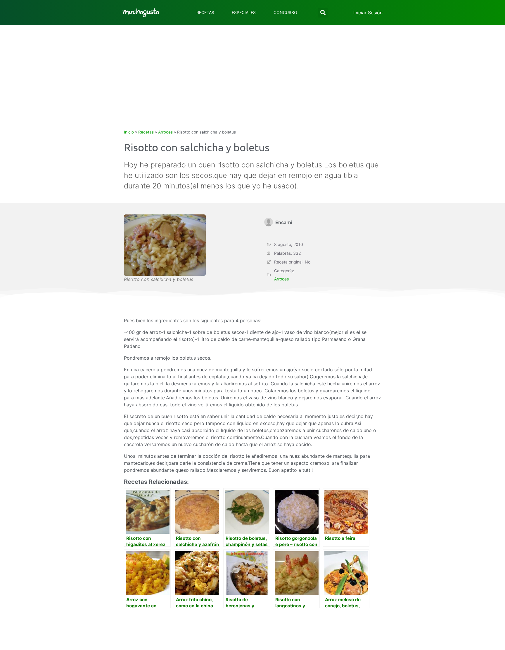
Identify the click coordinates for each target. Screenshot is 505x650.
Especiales (244, 12)
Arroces (165, 132)
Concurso (285, 12)
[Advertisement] (252, 69)
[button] (323, 13)
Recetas (205, 12)
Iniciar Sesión (368, 12)
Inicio (129, 132)
